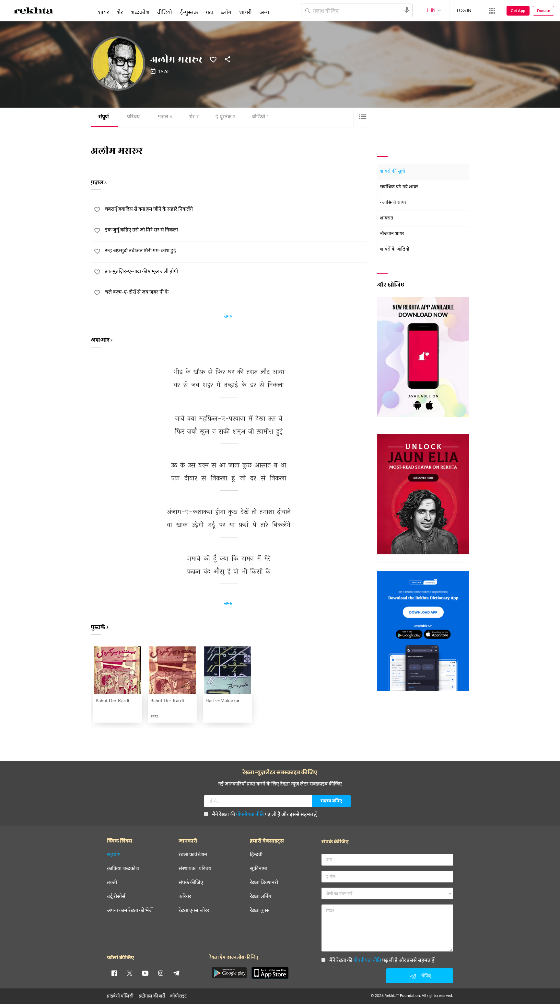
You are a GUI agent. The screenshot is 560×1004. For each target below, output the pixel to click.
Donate (543, 10)
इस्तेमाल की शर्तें (152, 995)
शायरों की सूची (392, 172)
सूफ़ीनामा (258, 868)
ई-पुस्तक (225, 117)
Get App (518, 10)
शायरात (386, 218)
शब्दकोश (140, 12)
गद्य (209, 12)
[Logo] (33, 11)
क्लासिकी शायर (393, 203)
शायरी (245, 12)
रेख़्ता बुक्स (260, 910)
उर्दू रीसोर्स (116, 896)
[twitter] (129, 973)
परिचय (133, 117)
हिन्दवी (256, 854)
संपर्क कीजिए (191, 882)
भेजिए (426, 975)
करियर (185, 896)
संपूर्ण (104, 117)
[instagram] (161, 973)
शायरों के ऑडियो (394, 249)
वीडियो (260, 117)
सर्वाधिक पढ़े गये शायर (399, 187)
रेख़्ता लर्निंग (260, 896)
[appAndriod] (229, 973)
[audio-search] (407, 10)
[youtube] (145, 973)
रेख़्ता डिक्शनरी (264, 882)
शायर (103, 12)
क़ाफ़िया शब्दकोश (123, 868)
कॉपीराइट (178, 995)
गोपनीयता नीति (250, 814)
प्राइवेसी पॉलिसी (120, 995)
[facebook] (114, 973)
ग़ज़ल (165, 117)
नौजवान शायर (392, 234)
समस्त (229, 317)
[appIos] (269, 973)
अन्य (264, 12)
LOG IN (464, 10)
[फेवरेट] (213, 59)
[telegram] (176, 973)
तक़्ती (112, 882)
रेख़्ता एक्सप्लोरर (194, 910)
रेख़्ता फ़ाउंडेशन (193, 854)
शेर (194, 117)
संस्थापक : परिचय (195, 868)
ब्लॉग (226, 12)
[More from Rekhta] (492, 11)
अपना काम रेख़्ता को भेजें (130, 910)
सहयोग (114, 854)
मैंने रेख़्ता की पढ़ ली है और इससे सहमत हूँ (264, 814)
